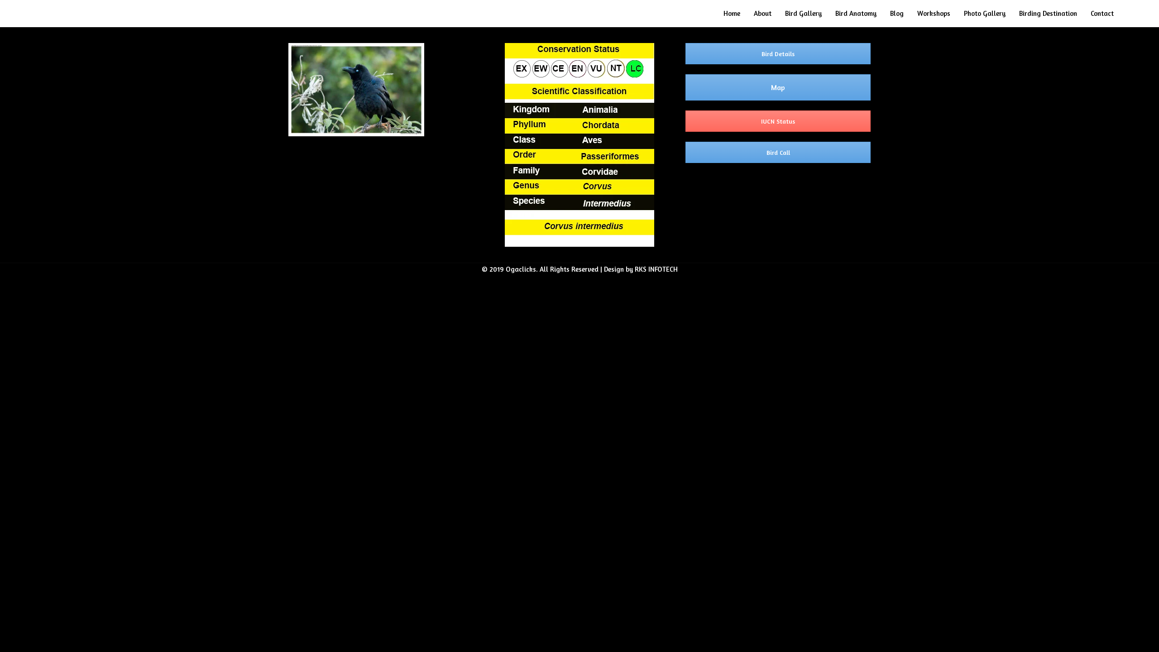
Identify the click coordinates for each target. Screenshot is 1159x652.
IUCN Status (778, 121)
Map (778, 87)
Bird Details (778, 54)
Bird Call (778, 152)
